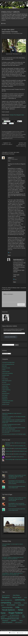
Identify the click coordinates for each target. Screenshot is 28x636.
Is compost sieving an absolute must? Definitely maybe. (14, 434)
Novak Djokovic (8, 610)
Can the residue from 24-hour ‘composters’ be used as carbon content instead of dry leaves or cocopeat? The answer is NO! (13, 421)
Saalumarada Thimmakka (17, 135)
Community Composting (7, 373)
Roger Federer (16, 613)
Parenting (4, 391)
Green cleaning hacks (6, 380)
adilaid (10, 157)
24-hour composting (6, 595)
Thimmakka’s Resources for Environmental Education (13, 137)
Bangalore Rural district (7, 134)
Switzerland (5, 620)
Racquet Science (5, 393)
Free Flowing (5, 378)
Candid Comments (6, 367)
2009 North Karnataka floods (8, 362)
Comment (21, 304)
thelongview (7, 445)
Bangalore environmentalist (16, 132)
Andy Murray (16, 595)
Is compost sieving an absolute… (20, 448)
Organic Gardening (6, 389)
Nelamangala (8, 135)
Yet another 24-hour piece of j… (20, 454)
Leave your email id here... (10, 336)
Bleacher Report (17, 597)
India (17, 607)
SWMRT (13, 620)
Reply (9, 255)
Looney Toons (5, 386)
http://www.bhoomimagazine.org (15, 194)
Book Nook (4, 366)
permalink (10, 138)
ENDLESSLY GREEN (10, 12)
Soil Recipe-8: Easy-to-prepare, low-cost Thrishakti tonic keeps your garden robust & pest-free (17, 477)
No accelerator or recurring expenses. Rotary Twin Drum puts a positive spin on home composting (17, 482)
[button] (10, 529)
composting (17, 603)
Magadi (3, 135)
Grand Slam (21, 605)
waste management (7, 622)
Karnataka (23, 134)
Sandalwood (4, 615)
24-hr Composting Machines (8, 364)
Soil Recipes (4, 397)
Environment (11, 605)
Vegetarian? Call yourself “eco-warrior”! (7, 143)
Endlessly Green (18, 33)
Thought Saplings (6, 402)
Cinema (3, 369)
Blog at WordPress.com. (6, 630)
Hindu (19, 134)
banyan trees (15, 134)
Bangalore (5, 597)
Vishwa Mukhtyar (9, 459)
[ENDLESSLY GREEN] (14, 5)
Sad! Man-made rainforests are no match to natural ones (21, 145)
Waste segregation (18, 622)
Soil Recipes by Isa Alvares (13, 616)
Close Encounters (16, 131)
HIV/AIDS (4, 382)
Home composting (6, 384)
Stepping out (5, 398)
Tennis (21, 620)
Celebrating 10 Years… (9, 442)
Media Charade (5, 387)
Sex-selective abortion (14, 615)
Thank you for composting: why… (19, 445)
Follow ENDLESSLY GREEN (9, 326)
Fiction (3, 377)
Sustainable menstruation (7, 400)
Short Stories (5, 395)
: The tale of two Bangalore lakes (16, 114)
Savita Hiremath (17, 259)
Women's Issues (5, 404)
